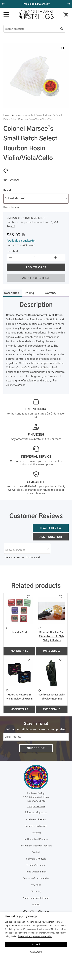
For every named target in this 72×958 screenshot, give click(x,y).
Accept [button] (36, 944)
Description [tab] (11, 293)
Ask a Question (51, 537)
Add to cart (36, 267)
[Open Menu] (6, 14)
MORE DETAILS (19, 651)
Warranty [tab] (50, 293)
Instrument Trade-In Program (36, 846)
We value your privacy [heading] (21, 916)
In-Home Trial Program (36, 839)
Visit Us (36, 904)
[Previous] (4, 4)
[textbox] (27, 549)
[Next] (68, 4)
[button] (63, 48)
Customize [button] (36, 952)
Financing (36, 891)
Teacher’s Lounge (36, 865)
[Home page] (36, 14)
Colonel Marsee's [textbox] (15, 198)
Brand (7, 190)
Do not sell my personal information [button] (35, 936)
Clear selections (11, 207)
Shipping (36, 833)
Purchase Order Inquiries (36, 878)
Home (6, 115)
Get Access (46, 4)
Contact (36, 852)
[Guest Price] (23, 235)
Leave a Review (50, 528)
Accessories (19, 115)
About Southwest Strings (36, 898)
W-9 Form (36, 885)
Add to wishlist (36, 278)
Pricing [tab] (29, 293)
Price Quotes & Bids (36, 872)
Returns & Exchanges (36, 826)
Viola (30, 115)
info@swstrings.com (36, 812)
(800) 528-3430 (36, 807)
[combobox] (35, 199)
